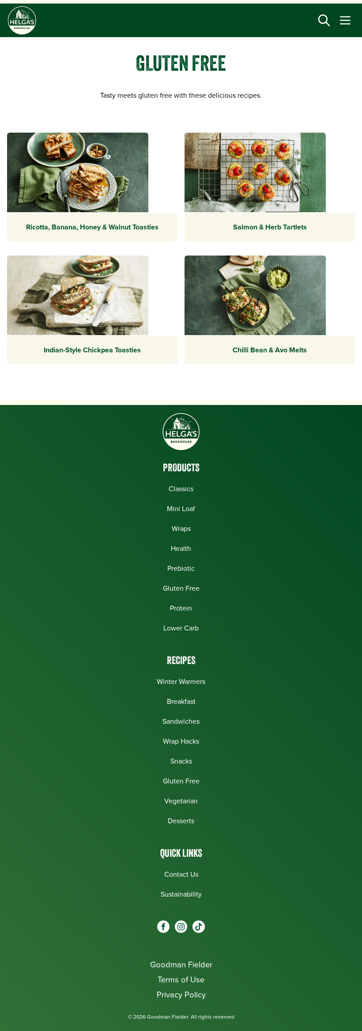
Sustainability (181, 894)
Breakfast (181, 701)
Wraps (181, 528)
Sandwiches (181, 721)
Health (181, 548)
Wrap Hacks (181, 741)
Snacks (181, 761)
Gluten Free (181, 588)
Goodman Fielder (181, 964)
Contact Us (181, 874)
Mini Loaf (181, 509)
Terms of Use (181, 979)
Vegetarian (181, 801)
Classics (181, 489)
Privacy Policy (181, 994)
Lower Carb (181, 628)
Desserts (181, 821)
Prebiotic (181, 568)
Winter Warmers (181, 681)
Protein (181, 608)
